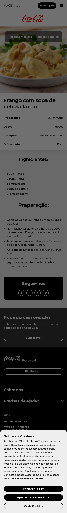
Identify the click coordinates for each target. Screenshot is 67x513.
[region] (33, 471)
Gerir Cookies (33, 506)
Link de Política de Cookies (27, 478)
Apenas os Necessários (33, 497)
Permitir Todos (33, 488)
